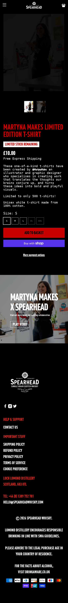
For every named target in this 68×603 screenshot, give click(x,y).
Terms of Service (14, 462)
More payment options (34, 255)
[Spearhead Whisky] (34, 5)
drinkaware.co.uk (37, 572)
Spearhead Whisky (39, 518)
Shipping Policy (14, 444)
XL (31, 221)
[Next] (43, 96)
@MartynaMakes (39, 169)
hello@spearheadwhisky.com (23, 502)
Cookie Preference (15, 469)
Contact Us (10, 427)
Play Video (20, 324)
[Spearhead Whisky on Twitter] (15, 406)
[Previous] (24, 96)
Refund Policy (12, 450)
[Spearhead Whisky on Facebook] (5, 406)
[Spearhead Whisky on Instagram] (10, 406)
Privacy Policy (13, 456)
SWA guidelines (48, 536)
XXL (40, 221)
